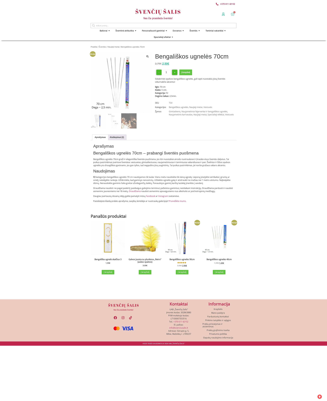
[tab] (100, 137)
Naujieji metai (113, 47)
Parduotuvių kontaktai (218, 316)
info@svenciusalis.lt (178, 327)
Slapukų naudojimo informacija (218, 337)
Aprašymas (100, 137)
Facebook (151, 196)
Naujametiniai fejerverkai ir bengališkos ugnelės (204, 111)
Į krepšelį (185, 72)
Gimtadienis (174, 111)
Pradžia (94, 47)
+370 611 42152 (180, 321)
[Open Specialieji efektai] (172, 37)
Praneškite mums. (177, 201)
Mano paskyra (218, 313)
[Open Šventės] (199, 30)
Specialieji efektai (216, 114)
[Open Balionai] (109, 30)
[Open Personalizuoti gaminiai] (166, 30)
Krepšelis (218, 309)
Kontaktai (179, 304)
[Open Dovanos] (183, 30)
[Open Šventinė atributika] (136, 30)
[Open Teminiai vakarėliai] (225, 30)
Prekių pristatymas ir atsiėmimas (212, 325)
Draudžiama (135, 191)
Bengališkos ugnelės (178, 107)
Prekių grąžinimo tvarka (218, 330)
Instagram (163, 196)
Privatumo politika (218, 334)
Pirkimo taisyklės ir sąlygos (218, 320)
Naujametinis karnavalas (180, 114)
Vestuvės (207, 107)
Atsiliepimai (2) (117, 137)
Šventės (102, 47)
